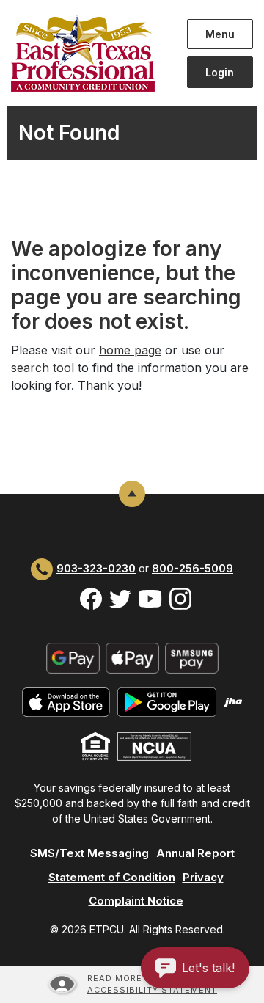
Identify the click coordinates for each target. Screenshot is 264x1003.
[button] (195, 967)
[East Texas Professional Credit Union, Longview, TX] (88, 53)
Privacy (203, 877)
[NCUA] (154, 745)
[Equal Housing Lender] (95, 745)
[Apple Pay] (132, 657)
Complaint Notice (136, 901)
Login (219, 72)
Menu (223, 33)
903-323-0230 (96, 568)
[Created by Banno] (233, 701)
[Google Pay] (73, 657)
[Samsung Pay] (192, 657)
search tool (42, 367)
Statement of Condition (111, 877)
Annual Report (195, 853)
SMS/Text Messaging (89, 853)
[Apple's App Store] (66, 701)
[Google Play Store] (166, 701)
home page (130, 350)
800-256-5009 (192, 568)
